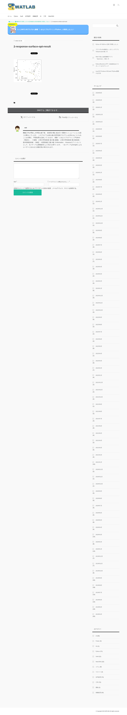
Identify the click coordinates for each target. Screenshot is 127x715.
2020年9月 (99, 491)
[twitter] (114, 5)
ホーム (10, 16)
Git (96, 646)
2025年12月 (99, 114)
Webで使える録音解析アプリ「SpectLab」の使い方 (104, 57)
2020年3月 (99, 534)
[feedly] (118, 5)
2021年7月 (99, 418)
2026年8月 (99, 93)
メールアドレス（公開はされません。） (59, 181)
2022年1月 (99, 375)
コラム (98, 667)
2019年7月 (99, 592)
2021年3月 (99, 447)
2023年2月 (99, 281)
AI (40, 16)
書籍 (97, 687)
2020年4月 (99, 527)
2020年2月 (99, 542)
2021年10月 (99, 397)
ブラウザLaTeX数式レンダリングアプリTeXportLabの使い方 (107, 50)
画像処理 (35, 16)
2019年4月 (99, 614)
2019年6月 (99, 599)
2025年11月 (99, 122)
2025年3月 (99, 165)
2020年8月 (99, 498)
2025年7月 (99, 143)
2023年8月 (99, 237)
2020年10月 (99, 484)
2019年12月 (99, 556)
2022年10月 (99, 310)
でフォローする (29, 117)
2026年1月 (99, 107)
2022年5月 (99, 346)
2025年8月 (99, 136)
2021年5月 (99, 433)
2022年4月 (99, 353)
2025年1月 (99, 172)
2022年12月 (99, 295)
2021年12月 (99, 382)
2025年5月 (99, 158)
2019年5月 (99, 607)
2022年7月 (99, 332)
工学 (45, 16)
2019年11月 (99, 563)
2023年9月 (99, 230)
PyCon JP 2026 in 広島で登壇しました (107, 44)
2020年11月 (99, 476)
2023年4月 (99, 266)
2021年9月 (99, 404)
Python (16, 16)
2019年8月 (99, 585)
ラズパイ (98, 672)
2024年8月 (99, 179)
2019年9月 (99, 578)
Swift (21, 16)
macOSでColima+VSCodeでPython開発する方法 (107, 72)
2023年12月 (99, 208)
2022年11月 (99, 303)
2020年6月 (99, 513)
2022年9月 (99, 317)
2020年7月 (99, 505)
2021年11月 (99, 389)
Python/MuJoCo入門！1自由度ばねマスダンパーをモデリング (107, 65)
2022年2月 (99, 368)
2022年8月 (99, 324)
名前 (15, 181)
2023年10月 (99, 223)
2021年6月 (99, 426)
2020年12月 (99, 469)
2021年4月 (99, 440)
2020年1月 (99, 549)
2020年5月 (99, 520)
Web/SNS (51, 16)
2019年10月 (99, 571)
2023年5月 (99, 259)
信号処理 (27, 16)
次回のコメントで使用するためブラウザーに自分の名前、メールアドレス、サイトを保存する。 (46, 188)
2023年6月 (99, 252)
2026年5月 (99, 100)
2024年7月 (99, 187)
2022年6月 (99, 339)
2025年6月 (99, 150)
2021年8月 (99, 411)
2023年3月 (99, 274)
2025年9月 (99, 129)
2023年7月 (99, 245)
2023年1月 (99, 288)
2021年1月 (99, 462)
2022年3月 (99, 361)
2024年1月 (99, 201)
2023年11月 (99, 216)
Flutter (97, 641)
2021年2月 (99, 455)
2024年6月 (99, 194)
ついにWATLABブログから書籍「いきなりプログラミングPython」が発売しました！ (41, 27)
